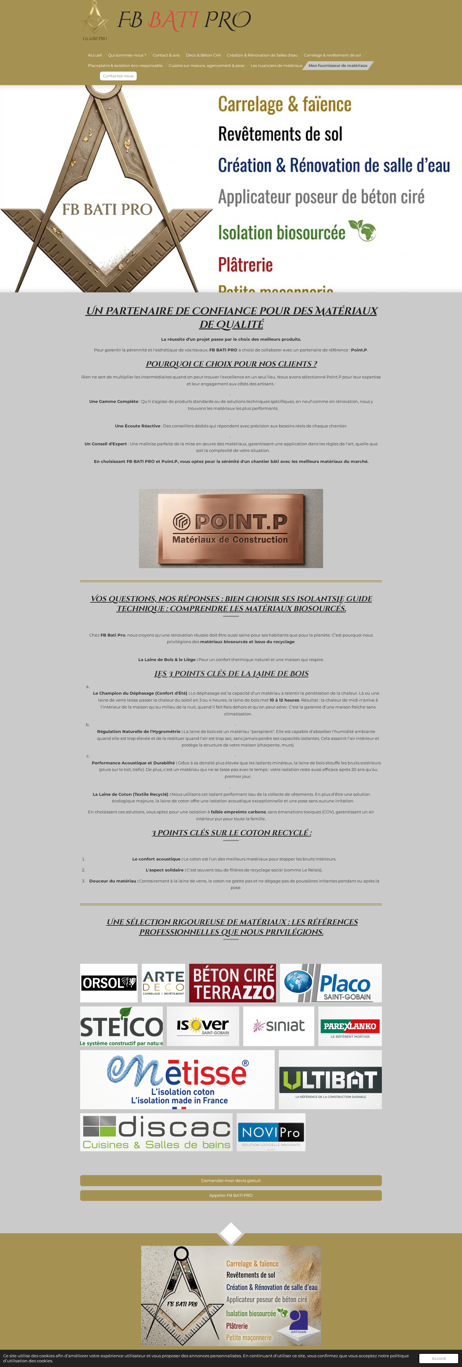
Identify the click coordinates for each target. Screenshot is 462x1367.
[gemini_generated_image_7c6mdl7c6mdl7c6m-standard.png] (177, 1079)
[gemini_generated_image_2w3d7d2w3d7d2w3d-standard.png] (232, 983)
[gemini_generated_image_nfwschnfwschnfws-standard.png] (350, 1026)
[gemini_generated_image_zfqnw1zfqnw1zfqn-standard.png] (203, 1026)
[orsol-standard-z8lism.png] (109, 983)
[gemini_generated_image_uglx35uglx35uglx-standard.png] (331, 983)
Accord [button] (439, 1358)
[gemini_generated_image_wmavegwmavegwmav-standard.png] (330, 1079)
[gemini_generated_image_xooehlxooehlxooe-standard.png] (271, 1132)
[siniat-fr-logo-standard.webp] (278, 1026)
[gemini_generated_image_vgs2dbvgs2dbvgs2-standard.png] (163, 983)
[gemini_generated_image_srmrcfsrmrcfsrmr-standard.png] (121, 1026)
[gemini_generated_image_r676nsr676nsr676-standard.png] (156, 1132)
